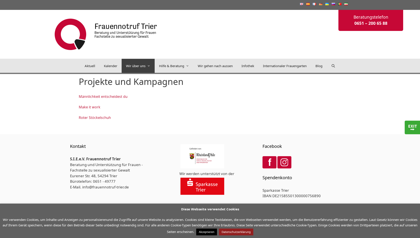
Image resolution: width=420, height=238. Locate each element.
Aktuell (90, 66)
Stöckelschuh (100, 117)
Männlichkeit (90, 96)
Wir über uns (135, 66)
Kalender (110, 66)
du (125, 96)
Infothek (248, 66)
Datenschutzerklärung (236, 232)
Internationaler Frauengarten (285, 66)
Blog (318, 66)
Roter (84, 117)
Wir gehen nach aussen (215, 66)
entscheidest (111, 96)
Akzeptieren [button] (206, 232)
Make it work (89, 107)
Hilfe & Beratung (171, 66)
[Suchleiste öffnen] (333, 66)
